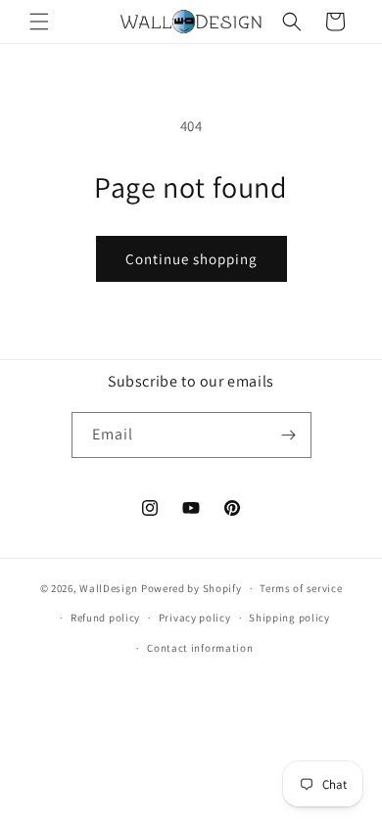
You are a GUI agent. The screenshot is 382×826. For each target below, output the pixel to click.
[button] (39, 21)
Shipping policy (289, 617)
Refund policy (105, 617)
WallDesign (108, 588)
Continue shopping (191, 259)
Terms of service (301, 588)
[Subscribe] (288, 435)
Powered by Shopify (191, 588)
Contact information (200, 648)
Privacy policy (195, 617)
